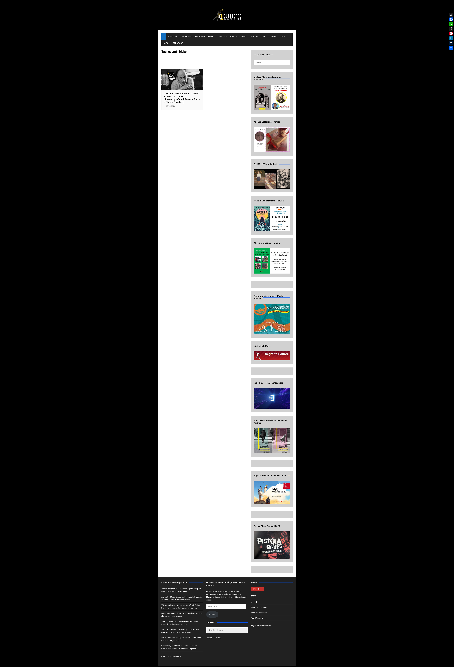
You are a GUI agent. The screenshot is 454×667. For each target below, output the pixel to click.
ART (264, 36)
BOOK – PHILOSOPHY (204, 36)
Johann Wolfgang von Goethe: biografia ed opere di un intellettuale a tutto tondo (181, 590)
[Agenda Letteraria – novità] (272, 139)
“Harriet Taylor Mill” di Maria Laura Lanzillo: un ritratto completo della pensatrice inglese (179, 647)
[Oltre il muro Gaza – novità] (272, 261)
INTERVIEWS (187, 36)
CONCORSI (222, 36)
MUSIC (274, 36)
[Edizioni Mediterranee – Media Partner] (272, 319)
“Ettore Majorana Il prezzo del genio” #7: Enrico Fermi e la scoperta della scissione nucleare (180, 606)
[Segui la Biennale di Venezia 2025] (272, 492)
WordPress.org (257, 618)
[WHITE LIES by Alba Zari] (272, 179)
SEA (283, 36)
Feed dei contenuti (259, 607)
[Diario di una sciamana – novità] (272, 218)
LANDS (165, 43)
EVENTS (233, 36)
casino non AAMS (213, 638)
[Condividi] (451, 47)
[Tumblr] (451, 43)
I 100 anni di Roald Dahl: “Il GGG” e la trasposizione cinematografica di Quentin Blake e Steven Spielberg (182, 98)
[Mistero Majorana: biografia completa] (272, 97)
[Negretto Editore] (272, 355)
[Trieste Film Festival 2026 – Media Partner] (272, 440)
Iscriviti (212, 614)
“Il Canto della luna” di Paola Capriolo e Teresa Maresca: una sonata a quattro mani (180, 631)
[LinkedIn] (451, 38)
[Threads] (451, 28)
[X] (451, 14)
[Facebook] (451, 19)
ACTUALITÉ (172, 36)
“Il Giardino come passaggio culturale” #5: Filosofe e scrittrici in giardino (182, 639)
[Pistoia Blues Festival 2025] (272, 545)
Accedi (254, 602)
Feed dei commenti (259, 612)
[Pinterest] (451, 33)
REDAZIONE (178, 43)
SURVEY (254, 36)
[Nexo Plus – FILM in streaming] (272, 398)
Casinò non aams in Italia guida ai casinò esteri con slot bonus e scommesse (182, 614)
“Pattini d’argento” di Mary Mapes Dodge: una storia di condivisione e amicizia (179, 622)
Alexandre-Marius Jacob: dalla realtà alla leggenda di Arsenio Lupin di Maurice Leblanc (181, 598)
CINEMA (243, 36)
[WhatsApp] (451, 24)
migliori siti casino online (171, 656)
